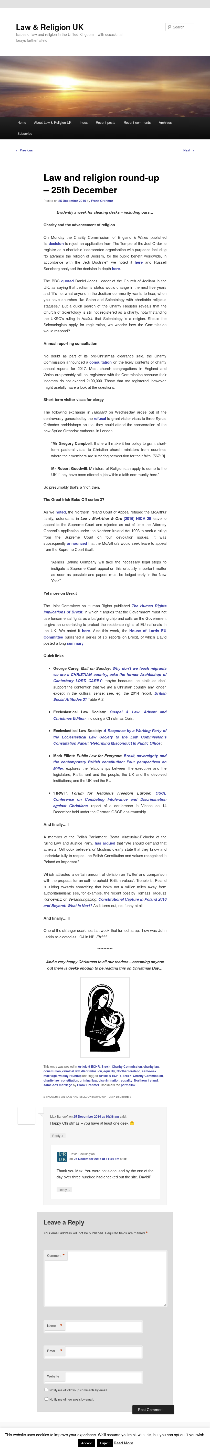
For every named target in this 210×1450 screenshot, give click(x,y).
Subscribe (24, 133)
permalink (128, 1085)
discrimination (91, 1071)
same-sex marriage (58, 1085)
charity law (151, 1066)
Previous (24, 150)
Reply (58, 1135)
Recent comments (137, 122)
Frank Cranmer (102, 200)
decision (56, 243)
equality (109, 1071)
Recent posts (106, 122)
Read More (123, 1443)
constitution (52, 1071)
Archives (165, 122)
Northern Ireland (128, 1071)
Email (54, 1351)
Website (53, 1376)
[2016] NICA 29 (137, 518)
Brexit (105, 1066)
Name (54, 1326)
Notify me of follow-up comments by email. (78, 1390)
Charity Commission (127, 1066)
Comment (56, 1255)
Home (21, 122)
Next (188, 150)
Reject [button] (105, 1443)
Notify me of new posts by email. (71, 1399)
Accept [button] (86, 1443)
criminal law (71, 1071)
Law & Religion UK (50, 26)
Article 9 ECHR (89, 1066)
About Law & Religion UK (52, 122)
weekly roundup (69, 1075)
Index (84, 122)
